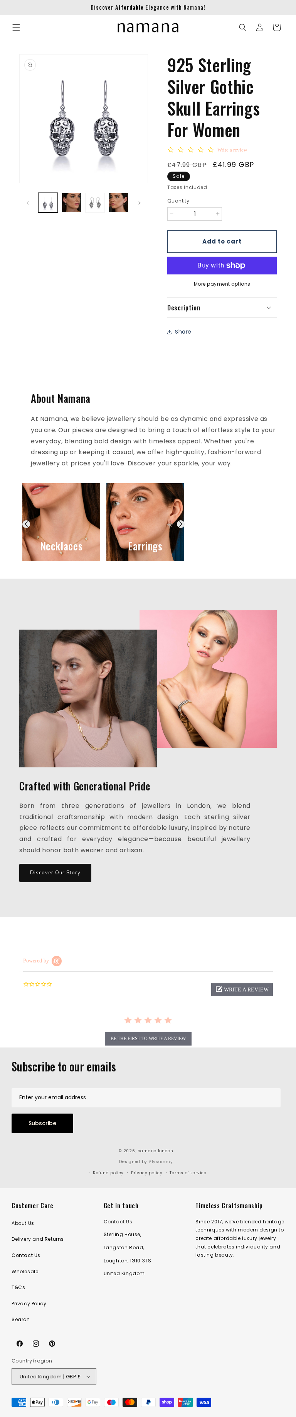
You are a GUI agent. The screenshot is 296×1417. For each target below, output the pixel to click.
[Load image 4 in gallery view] (118, 203)
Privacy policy (147, 1173)
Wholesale (25, 1271)
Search (21, 1319)
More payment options (222, 284)
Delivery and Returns (38, 1239)
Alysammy (161, 1162)
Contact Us (26, 1255)
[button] (16, 27)
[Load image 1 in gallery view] (48, 203)
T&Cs (18, 1287)
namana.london (155, 1151)
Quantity (178, 200)
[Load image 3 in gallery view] (95, 203)
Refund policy (108, 1173)
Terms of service (188, 1173)
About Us (23, 1223)
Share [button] (183, 332)
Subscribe (42, 1123)
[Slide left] (27, 202)
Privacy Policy (29, 1303)
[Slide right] (139, 202)
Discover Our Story (55, 872)
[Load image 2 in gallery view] (71, 203)
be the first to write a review (148, 1038)
